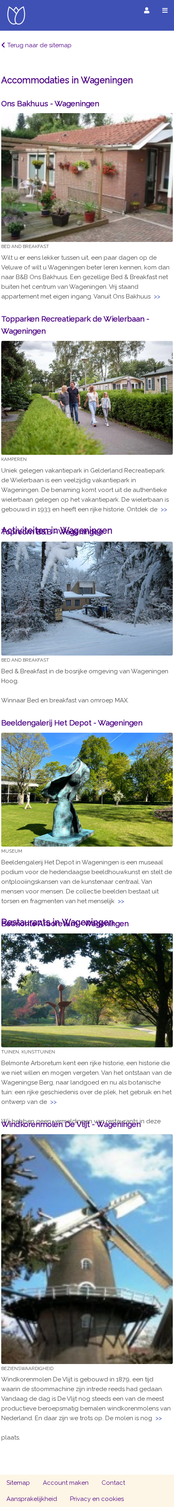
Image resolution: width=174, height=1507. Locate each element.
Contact (113, 1482)
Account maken (66, 1482)
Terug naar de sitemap (39, 45)
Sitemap (18, 1482)
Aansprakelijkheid (31, 1499)
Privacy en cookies (97, 1499)
